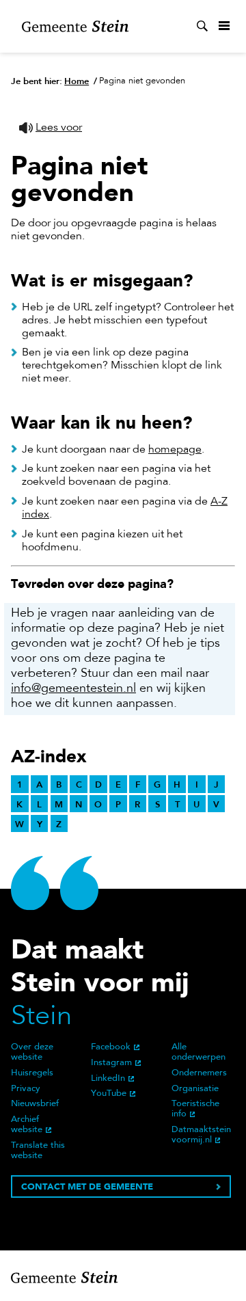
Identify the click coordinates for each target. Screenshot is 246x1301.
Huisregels (32, 1073)
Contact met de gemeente (87, 1186)
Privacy (25, 1089)
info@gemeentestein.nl (73, 689)
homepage (175, 449)
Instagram (111, 1063)
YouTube (108, 1094)
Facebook (111, 1047)
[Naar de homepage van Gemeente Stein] (75, 26)
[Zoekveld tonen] (202, 26)
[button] (50, 128)
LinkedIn (108, 1079)
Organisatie (195, 1089)
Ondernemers (199, 1073)
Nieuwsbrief (35, 1104)
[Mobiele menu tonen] (224, 26)
